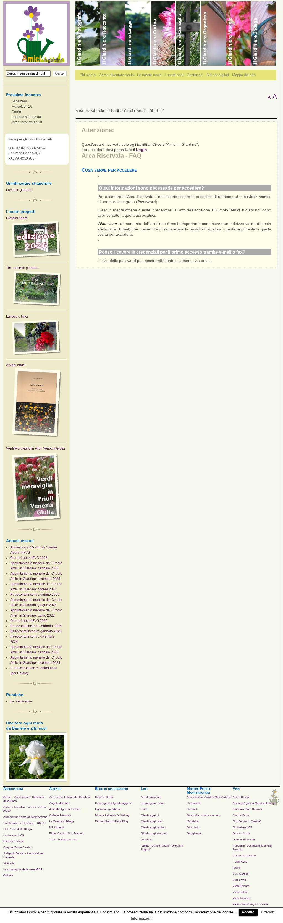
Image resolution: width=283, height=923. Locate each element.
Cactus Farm (241, 815)
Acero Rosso (241, 797)
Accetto (248, 912)
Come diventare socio (116, 75)
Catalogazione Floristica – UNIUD (24, 822)
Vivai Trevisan (241, 898)
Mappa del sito (244, 75)
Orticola (8, 875)
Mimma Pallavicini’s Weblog (112, 815)
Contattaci (195, 75)
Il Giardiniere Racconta (112, 33)
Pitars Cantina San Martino (66, 833)
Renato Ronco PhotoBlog (111, 821)
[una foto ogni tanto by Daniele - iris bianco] (36, 777)
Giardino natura (13, 841)
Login (141, 149)
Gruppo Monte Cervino (17, 847)
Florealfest (193, 803)
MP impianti (56, 827)
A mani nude (15, 365)
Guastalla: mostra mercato (203, 815)
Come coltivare (104, 797)
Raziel (236, 867)
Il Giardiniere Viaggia (238, 33)
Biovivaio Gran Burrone (247, 809)
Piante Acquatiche (244, 855)
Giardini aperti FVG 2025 (29, 621)
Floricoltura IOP (242, 827)
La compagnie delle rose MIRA (23, 869)
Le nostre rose (21, 701)
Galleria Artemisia (60, 815)
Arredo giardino (151, 797)
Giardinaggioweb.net (154, 833)
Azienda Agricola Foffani (64, 809)
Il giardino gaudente (108, 809)
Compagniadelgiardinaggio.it (113, 803)
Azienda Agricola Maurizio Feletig (254, 803)
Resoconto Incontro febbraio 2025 (35, 626)
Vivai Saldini (240, 891)
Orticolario (193, 827)
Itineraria (8, 863)
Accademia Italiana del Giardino (69, 797)
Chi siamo (88, 75)
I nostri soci (174, 75)
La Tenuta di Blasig (61, 821)
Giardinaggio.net (151, 821)
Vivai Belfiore (241, 885)
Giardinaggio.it (150, 815)
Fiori (143, 809)
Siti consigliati (217, 75)
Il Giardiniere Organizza (213, 33)
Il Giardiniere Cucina (163, 33)
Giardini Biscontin (244, 839)
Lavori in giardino (19, 190)
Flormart (192, 809)
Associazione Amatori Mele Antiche (25, 816)
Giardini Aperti (16, 218)
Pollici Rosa (240, 861)
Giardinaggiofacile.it (153, 827)
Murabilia (192, 821)
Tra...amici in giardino (22, 268)
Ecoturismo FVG (13, 835)
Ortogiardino (195, 833)
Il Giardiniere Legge (138, 33)
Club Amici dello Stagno (18, 829)
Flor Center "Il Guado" (247, 821)
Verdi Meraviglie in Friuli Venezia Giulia (35, 448)
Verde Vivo (240, 879)
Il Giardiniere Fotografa (87, 33)
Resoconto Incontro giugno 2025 (34, 594)
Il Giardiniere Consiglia (188, 33)
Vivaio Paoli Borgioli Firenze (250, 904)
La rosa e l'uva (17, 317)
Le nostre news (149, 75)
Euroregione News (152, 803)
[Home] (36, 63)
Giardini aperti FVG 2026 (29, 558)
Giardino (146, 839)
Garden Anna (241, 833)
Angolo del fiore (59, 803)
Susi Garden (241, 873)
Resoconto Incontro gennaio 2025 (35, 631)
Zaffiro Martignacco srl (63, 839)
